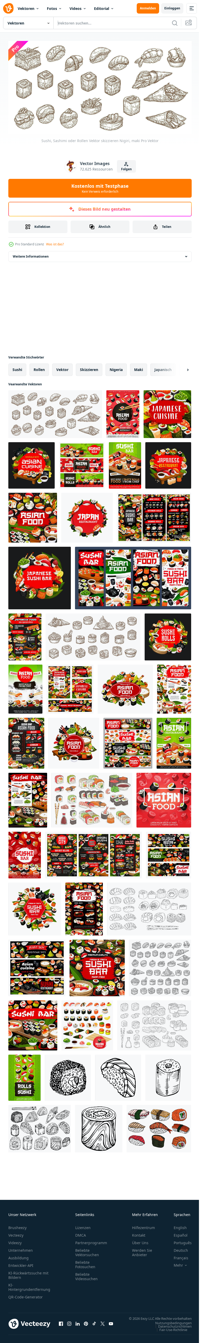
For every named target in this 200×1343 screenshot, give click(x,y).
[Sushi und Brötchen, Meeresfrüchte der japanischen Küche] (168, 635)
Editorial (101, 8)
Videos (76, 8)
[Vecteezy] (8, 8)
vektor (62, 367)
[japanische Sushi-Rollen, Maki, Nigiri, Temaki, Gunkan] (93, 635)
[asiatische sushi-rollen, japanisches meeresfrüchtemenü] (174, 687)
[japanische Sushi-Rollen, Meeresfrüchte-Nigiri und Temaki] (34, 907)
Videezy (15, 1240)
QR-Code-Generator (25, 1294)
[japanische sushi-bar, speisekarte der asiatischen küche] (24, 635)
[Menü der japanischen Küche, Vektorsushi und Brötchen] (154, 516)
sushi (17, 367)
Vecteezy (15, 1233)
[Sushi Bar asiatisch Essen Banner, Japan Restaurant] (133, 576)
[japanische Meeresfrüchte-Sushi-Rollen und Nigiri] (174, 741)
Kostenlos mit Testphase (100, 188)
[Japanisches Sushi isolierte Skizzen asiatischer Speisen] (160, 966)
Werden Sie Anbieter (142, 1250)
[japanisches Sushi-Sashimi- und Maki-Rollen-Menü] (32, 516)
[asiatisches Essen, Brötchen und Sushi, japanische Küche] (122, 412)
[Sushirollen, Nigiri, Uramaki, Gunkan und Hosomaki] (163, 798)
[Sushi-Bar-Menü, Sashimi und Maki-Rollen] (82, 463)
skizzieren (89, 367)
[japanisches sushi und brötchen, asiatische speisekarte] (87, 516)
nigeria (116, 367)
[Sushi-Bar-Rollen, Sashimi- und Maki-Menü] (26, 741)
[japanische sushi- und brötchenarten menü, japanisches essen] (84, 907)
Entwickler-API (20, 1263)
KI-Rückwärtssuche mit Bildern (28, 1273)
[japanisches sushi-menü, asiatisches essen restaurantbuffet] (93, 853)
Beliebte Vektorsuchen (87, 1250)
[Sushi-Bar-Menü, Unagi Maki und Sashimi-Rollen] (24, 853)
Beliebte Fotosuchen (85, 1262)
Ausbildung (18, 1255)
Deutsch (177, 1248)
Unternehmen (20, 1248)
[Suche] (175, 23)
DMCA (80, 1233)
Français (177, 1255)
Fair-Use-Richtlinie (169, 1332)
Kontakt (138, 1233)
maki (138, 367)
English (176, 1225)
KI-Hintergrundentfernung (29, 1285)
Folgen (126, 169)
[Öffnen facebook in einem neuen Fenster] (61, 1324)
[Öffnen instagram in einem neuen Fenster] (69, 1324)
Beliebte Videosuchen (86, 1274)
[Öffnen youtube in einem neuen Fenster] (111, 1324)
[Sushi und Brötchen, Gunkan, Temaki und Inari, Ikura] (87, 1024)
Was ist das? (55, 244)
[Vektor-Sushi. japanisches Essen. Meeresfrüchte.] (68, 1076)
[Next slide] (179, 368)
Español (177, 1233)
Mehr (174, 1263)
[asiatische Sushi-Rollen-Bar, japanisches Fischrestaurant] (70, 687)
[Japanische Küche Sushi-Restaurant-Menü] (31, 463)
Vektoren (26, 8)
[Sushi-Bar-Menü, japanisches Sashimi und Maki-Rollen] (73, 741)
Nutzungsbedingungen (169, 1325)
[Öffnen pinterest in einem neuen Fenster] (86, 1324)
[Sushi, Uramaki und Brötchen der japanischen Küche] (24, 1076)
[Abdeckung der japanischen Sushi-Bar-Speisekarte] (39, 576)
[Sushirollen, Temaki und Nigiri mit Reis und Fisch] (97, 966)
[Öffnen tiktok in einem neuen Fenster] (94, 1324)
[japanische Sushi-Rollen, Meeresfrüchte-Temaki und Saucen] (27, 798)
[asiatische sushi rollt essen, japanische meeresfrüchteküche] (36, 966)
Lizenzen (83, 1225)
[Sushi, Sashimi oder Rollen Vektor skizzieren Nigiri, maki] (55, 412)
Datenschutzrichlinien (171, 1329)
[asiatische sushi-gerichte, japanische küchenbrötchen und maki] (25, 687)
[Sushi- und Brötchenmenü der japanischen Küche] (125, 687)
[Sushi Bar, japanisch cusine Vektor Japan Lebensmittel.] (32, 1024)
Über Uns (140, 1240)
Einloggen (172, 8)
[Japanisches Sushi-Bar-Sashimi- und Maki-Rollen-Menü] (125, 463)
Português (179, 1240)
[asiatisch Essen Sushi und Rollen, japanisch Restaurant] (127, 741)
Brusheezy (17, 1225)
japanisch (163, 367)
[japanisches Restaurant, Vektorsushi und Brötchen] (168, 463)
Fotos (52, 8)
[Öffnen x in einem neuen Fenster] (103, 1324)
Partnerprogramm (91, 1240)
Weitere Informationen (31, 254)
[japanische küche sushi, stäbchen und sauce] (167, 412)
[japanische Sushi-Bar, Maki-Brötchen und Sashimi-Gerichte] (168, 853)
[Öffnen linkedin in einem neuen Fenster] (78, 1324)
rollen (39, 367)
